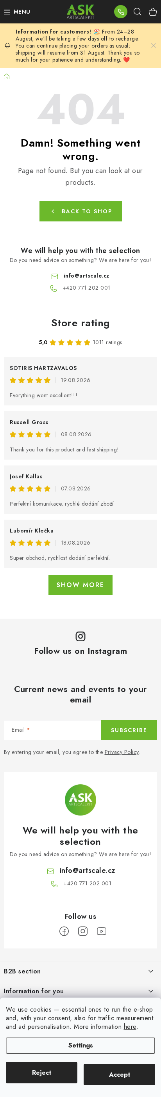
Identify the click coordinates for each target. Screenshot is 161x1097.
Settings (80, 1045)
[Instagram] (83, 931)
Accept (119, 1074)
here (130, 1026)
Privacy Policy (122, 752)
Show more (80, 584)
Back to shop (87, 211)
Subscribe (129, 730)
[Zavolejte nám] (120, 11)
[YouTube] (101, 931)
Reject (41, 1072)
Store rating (80, 322)
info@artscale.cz (86, 276)
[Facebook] (64, 931)
